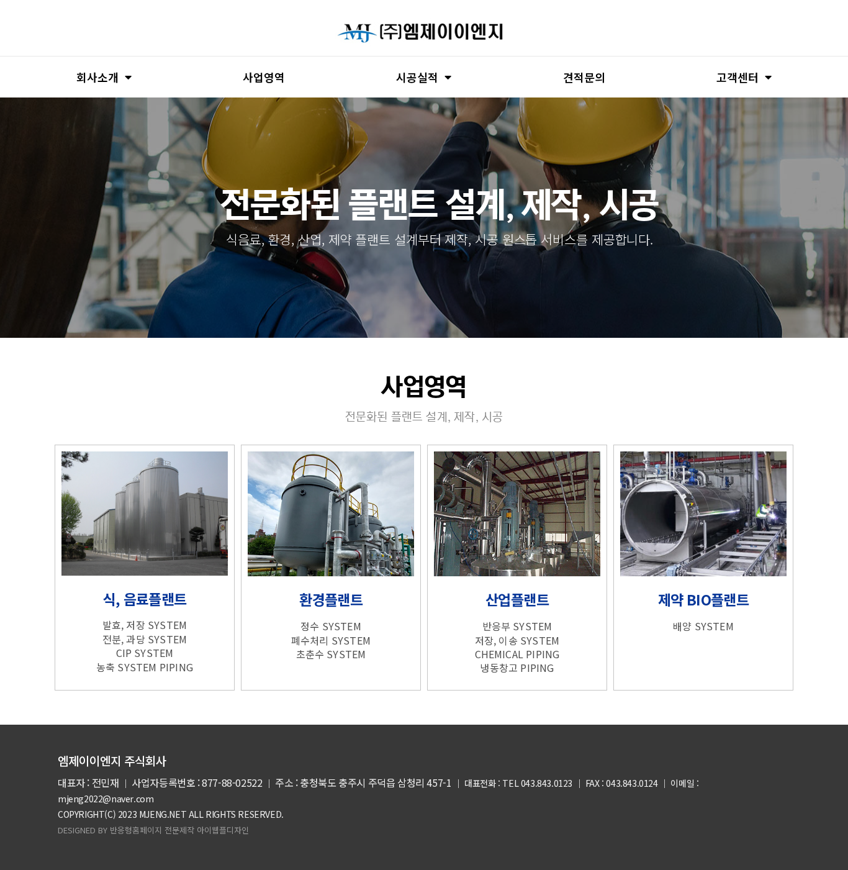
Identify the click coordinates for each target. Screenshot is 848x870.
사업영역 (264, 77)
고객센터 (737, 77)
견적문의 (584, 77)
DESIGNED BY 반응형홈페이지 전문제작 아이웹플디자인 (153, 830)
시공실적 (417, 77)
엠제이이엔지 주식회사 (112, 760)
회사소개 (97, 77)
